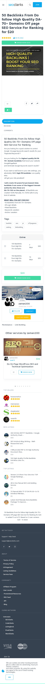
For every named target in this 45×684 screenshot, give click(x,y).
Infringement (8, 567)
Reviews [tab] (7, 126)
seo (17, 223)
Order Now (27, 372)
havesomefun (16, 397)
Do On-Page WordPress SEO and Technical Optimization (22, 365)
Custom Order (22, 317)
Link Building (20, 325)
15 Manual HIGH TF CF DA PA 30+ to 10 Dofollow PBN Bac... (25, 492)
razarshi (13, 418)
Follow (17, 311)
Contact (30, 311)
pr (23, 223)
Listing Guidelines (9, 571)
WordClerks (9, 634)
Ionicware (6, 617)
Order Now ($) (23, 42)
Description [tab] (9, 121)
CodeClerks (9, 623)
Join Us (7, 656)
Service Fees (8, 574)
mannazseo (15, 404)
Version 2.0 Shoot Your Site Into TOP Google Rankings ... (24, 476)
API (4, 601)
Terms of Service (9, 560)
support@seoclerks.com (10, 541)
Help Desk (12, 536)
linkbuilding (19, 227)
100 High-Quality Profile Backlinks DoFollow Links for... (23, 459)
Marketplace (7, 325)
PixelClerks (9, 630)
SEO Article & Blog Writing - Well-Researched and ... (23, 442)
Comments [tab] (8, 130)
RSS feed (7, 597)
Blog (5, 604)
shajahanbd (15, 411)
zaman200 (24, 303)
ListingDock (9, 627)
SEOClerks (9, 620)
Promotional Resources (12, 594)
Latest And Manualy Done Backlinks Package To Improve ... (24, 501)
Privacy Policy (8, 564)
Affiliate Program (9, 587)
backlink (9, 223)
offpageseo (32, 223)
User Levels (7, 590)
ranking (8, 227)
